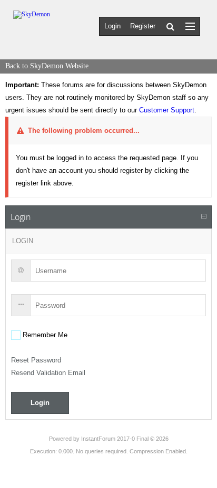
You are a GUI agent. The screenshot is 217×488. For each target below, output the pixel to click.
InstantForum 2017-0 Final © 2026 (125, 438)
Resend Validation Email (48, 373)
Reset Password (36, 360)
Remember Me (44, 335)
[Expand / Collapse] (203, 217)
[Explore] (190, 26)
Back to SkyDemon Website (46, 66)
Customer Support (166, 110)
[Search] (170, 26)
